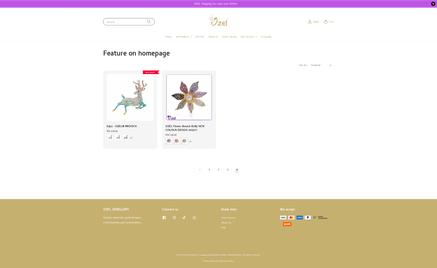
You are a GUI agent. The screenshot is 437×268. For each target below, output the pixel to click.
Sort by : (303, 65)
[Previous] (200, 169)
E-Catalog (266, 36)
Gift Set (199, 36)
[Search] (149, 21)
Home (169, 36)
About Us (213, 36)
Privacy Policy (227, 261)
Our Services (247, 36)
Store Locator (229, 36)
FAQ (223, 227)
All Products (182, 36)
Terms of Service (211, 261)
